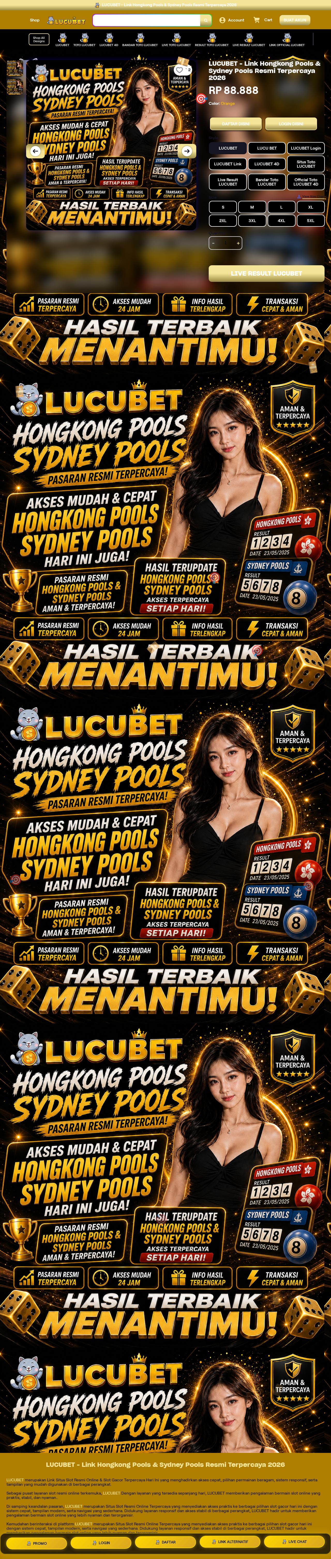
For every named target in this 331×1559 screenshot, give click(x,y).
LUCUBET (15, 1480)
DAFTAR (169, 1542)
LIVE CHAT (298, 1543)
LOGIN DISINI (291, 124)
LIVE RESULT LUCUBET (266, 273)
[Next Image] (187, 151)
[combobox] (146, 20)
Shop (35, 20)
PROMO (40, 1542)
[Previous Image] (35, 151)
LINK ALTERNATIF (233, 1543)
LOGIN (104, 1542)
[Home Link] (66, 20)
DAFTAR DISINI (236, 124)
